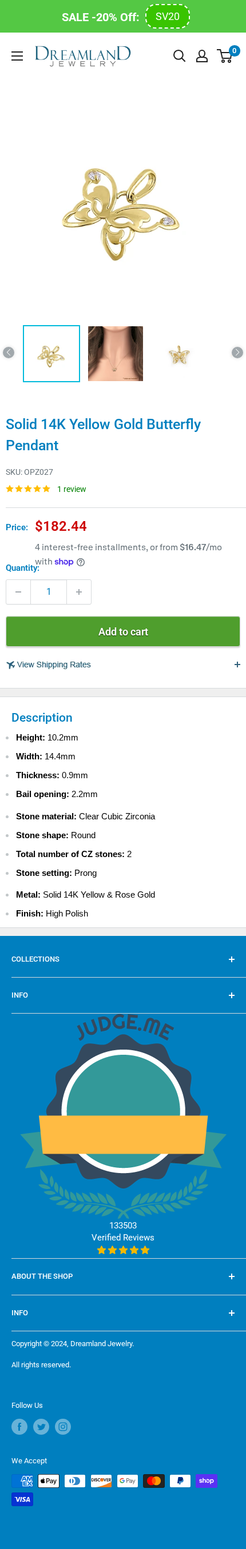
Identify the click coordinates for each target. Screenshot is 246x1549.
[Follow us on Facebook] (19, 1427)
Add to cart (123, 632)
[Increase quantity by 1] (79, 592)
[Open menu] (17, 56)
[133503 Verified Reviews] (123, 1250)
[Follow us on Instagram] (63, 1427)
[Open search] (179, 56)
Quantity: (22, 568)
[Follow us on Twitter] (41, 1427)
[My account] (202, 56)
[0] (225, 56)
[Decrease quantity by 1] (18, 592)
